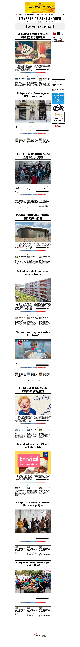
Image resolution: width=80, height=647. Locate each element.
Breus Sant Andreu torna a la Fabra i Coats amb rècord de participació (44, 548)
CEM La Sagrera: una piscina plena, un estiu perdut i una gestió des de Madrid (20, 80)
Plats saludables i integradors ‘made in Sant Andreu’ (33, 334)
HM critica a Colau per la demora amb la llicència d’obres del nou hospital (32, 201)
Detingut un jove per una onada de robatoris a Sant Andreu (32, 489)
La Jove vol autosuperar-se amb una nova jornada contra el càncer (32, 80)
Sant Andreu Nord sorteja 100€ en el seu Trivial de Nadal (33, 446)
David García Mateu (39, 158)
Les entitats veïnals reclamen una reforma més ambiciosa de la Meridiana (44, 258)
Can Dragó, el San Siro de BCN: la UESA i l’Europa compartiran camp (20, 431)
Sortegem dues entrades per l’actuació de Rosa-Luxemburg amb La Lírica (58, 90)
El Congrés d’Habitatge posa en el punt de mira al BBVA (33, 564)
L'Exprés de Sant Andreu (39, 38)
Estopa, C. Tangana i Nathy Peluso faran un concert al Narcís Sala (57, 87)
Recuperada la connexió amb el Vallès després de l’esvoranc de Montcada (32, 258)
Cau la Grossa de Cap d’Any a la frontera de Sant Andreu (33, 389)
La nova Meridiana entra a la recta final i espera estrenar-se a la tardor (20, 258)
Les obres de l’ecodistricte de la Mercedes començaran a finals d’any (32, 140)
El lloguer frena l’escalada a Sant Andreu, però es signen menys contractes (20, 140)
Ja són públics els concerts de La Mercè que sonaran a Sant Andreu (32, 548)
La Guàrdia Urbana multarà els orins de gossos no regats (44, 80)
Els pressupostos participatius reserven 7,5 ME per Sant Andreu (33, 155)
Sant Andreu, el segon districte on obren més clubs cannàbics (33, 35)
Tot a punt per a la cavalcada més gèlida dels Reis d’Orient (44, 489)
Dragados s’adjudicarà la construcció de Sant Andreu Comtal (33, 216)
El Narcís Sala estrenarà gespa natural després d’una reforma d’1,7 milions (32, 431)
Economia (32, 38)
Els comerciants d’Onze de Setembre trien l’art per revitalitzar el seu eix (20, 489)
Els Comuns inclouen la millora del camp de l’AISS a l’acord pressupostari (20, 201)
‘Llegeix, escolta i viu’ (54, 91)
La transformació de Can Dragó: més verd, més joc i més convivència (44, 431)
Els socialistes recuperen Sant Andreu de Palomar (44, 201)
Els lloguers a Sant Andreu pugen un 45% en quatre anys (33, 95)
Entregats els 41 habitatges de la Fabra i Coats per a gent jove (33, 504)
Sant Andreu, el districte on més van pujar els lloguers (33, 273)
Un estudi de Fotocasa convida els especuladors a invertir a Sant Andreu (44, 140)
